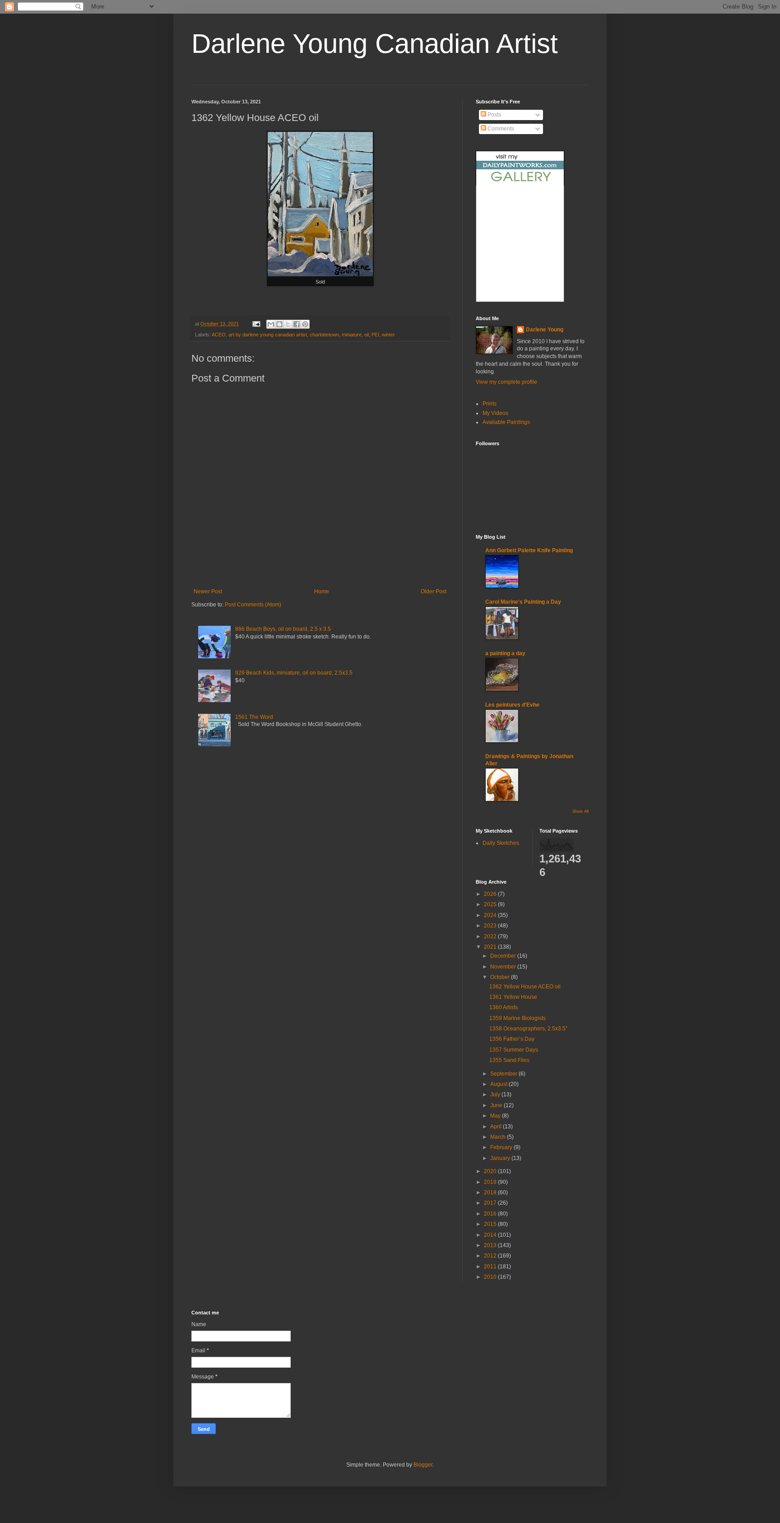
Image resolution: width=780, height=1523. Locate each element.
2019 (491, 1182)
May (496, 1116)
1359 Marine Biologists (517, 1018)
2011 (491, 1266)
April (496, 1126)
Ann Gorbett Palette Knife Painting (529, 550)
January (500, 1158)
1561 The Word (254, 717)
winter (388, 334)
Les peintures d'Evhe (512, 705)
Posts (493, 115)
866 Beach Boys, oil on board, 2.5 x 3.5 (283, 629)
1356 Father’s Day (511, 1039)
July (495, 1094)
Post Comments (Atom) (253, 604)
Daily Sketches (501, 843)
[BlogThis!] (279, 324)
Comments (500, 129)
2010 (491, 1277)
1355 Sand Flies (509, 1060)
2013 (491, 1245)
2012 (491, 1256)
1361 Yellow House (513, 997)
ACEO (219, 334)
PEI (375, 334)
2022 (491, 936)
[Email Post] (256, 323)
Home (321, 591)
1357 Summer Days (513, 1050)
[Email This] (270, 324)
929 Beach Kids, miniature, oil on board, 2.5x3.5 (294, 673)
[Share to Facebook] (296, 324)
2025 (491, 904)
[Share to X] (287, 324)
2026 (491, 894)
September (504, 1074)
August (499, 1084)
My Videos (495, 413)
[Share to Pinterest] (305, 324)
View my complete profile (506, 382)
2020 (491, 1171)
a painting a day (505, 653)
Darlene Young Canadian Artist (374, 43)
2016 (491, 1214)
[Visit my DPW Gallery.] (520, 184)
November (503, 967)
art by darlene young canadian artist (267, 334)
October (500, 977)
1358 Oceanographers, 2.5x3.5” (528, 1028)
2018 (491, 1192)
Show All (580, 811)
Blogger (422, 1465)
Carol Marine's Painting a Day (523, 602)
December (503, 956)
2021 (491, 947)
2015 (491, 1224)
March (498, 1137)
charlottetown (324, 334)
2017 (491, 1203)
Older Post (433, 591)
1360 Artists (503, 1007)
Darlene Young (544, 329)
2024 (491, 915)
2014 (491, 1235)
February (502, 1147)
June (497, 1105)
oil (366, 334)
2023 (491, 925)
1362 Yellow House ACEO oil (525, 986)
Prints (490, 404)
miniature (352, 334)
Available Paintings (506, 422)
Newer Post (208, 591)
